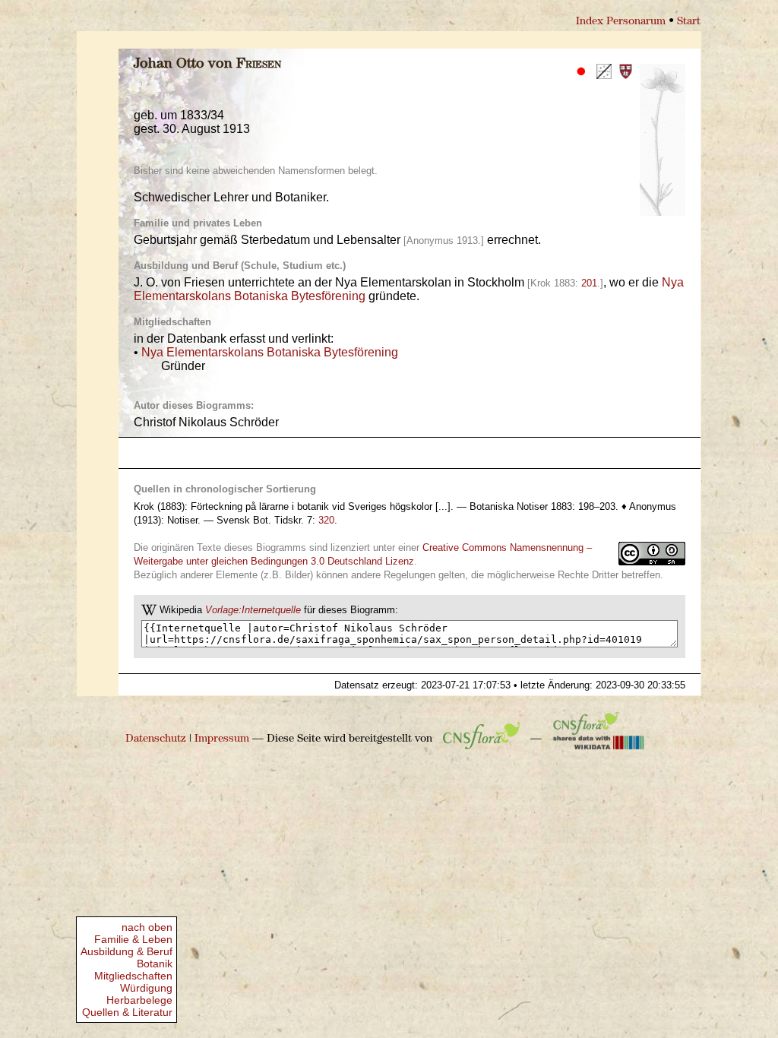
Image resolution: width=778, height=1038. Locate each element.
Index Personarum (621, 22)
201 (589, 283)
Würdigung (146, 988)
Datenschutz (155, 739)
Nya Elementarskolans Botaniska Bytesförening (269, 352)
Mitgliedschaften (133, 976)
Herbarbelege (139, 1000)
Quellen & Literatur (127, 1012)
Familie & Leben (133, 939)
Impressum (221, 739)
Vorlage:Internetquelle (253, 610)
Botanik (154, 963)
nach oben (147, 927)
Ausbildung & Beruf (126, 951)
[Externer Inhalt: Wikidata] (599, 739)
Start (689, 22)
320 (326, 520)
